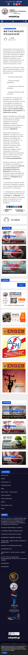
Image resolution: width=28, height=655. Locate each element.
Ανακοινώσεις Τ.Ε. (6, 482)
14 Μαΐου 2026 (8, 462)
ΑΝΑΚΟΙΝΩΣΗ (5, 563)
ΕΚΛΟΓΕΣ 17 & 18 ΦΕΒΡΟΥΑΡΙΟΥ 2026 (11, 545)
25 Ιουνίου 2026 (9, 416)
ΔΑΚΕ (12, 410)
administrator (19, 416)
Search (21, 284)
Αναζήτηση (5, 280)
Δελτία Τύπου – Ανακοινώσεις (9, 492)
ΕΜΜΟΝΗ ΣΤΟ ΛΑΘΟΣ (8, 210)
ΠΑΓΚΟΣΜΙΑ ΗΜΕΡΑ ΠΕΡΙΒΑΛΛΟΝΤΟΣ (10, 444)
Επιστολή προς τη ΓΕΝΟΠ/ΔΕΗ (19, 210)
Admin (12, 38)
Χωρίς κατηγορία (7, 441)
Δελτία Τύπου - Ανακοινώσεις (10, 28)
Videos (2, 508)
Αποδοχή (4, 652)
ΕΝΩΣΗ (3, 502)
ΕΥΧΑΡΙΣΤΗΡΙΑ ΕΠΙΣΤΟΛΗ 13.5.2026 (12, 253)
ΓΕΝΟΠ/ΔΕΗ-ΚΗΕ (7, 410)
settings (12, 650)
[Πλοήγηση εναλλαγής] (13, 21)
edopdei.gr (14, 16)
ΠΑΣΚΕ (3, 478)
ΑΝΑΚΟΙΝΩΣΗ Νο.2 (6, 549)
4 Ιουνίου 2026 (9, 447)
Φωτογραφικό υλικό (6, 505)
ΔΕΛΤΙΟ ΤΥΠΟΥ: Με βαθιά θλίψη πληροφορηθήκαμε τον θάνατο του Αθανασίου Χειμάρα (14, 558)
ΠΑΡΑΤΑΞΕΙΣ (4, 475)
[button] (23, 21)
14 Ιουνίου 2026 (9, 431)
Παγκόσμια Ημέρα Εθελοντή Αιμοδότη (13, 239)
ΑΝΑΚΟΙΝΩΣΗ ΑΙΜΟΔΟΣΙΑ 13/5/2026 (12, 268)
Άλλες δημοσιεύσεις (18, 410)
